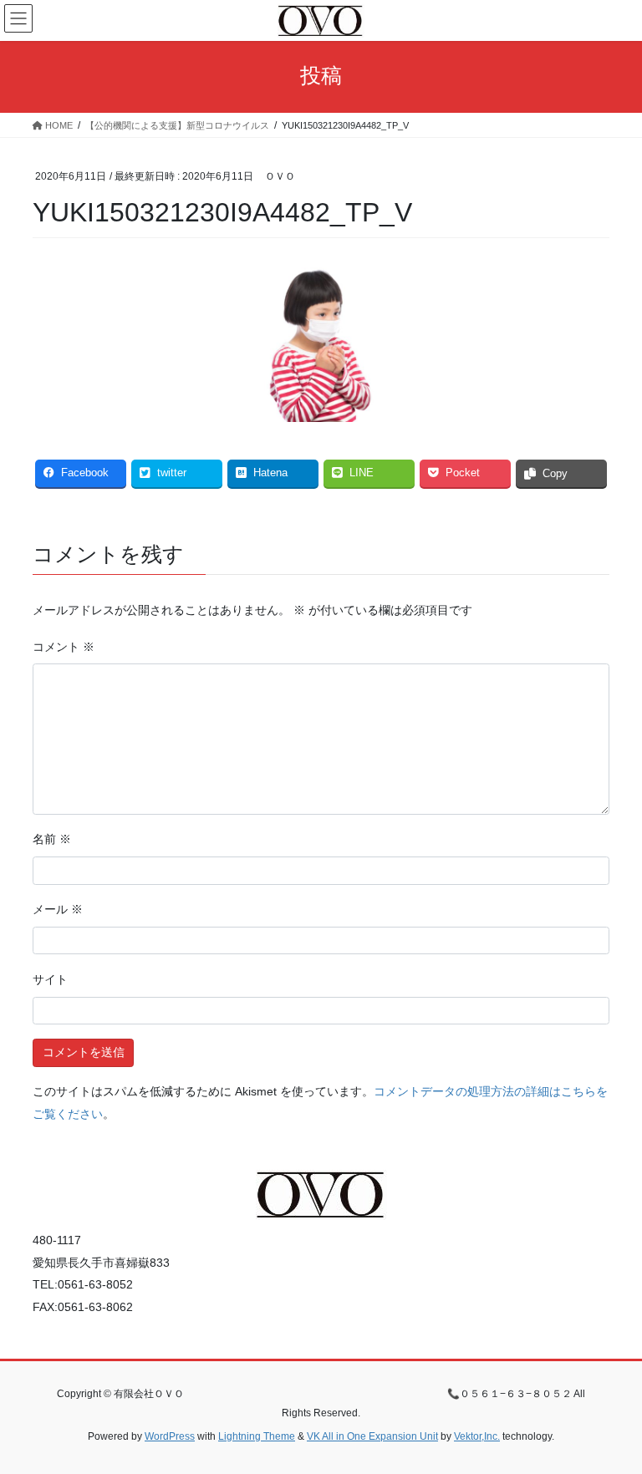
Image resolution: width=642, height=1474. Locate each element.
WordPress (170, 1436)
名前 (52, 839)
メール (58, 909)
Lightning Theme (256, 1436)
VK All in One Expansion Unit (372, 1436)
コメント (63, 646)
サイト (50, 979)
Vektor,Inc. (477, 1436)
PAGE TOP (611, 1415)
